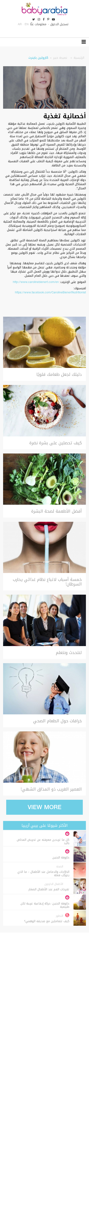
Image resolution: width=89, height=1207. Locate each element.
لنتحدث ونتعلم (69, 652)
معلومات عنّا (38, 24)
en (27, 24)
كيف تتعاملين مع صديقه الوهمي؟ (46, 921)
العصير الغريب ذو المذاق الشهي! (51, 789)
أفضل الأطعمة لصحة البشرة (56, 511)
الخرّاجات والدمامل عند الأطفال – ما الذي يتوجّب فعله (43, 873)
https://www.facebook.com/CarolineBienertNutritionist (50, 292)
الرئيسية (79, 58)
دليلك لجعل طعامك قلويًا (59, 374)
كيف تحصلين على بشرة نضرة (55, 443)
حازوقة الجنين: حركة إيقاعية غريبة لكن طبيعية (44, 905)
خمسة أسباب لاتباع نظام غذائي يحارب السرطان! (47, 581)
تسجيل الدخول (59, 24)
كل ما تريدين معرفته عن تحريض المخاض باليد (43, 841)
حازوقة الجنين (60, 857)
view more (44, 807)
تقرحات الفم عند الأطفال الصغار (49, 889)
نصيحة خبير (60, 58)
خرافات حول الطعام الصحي (57, 721)
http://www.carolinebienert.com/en (36, 282)
